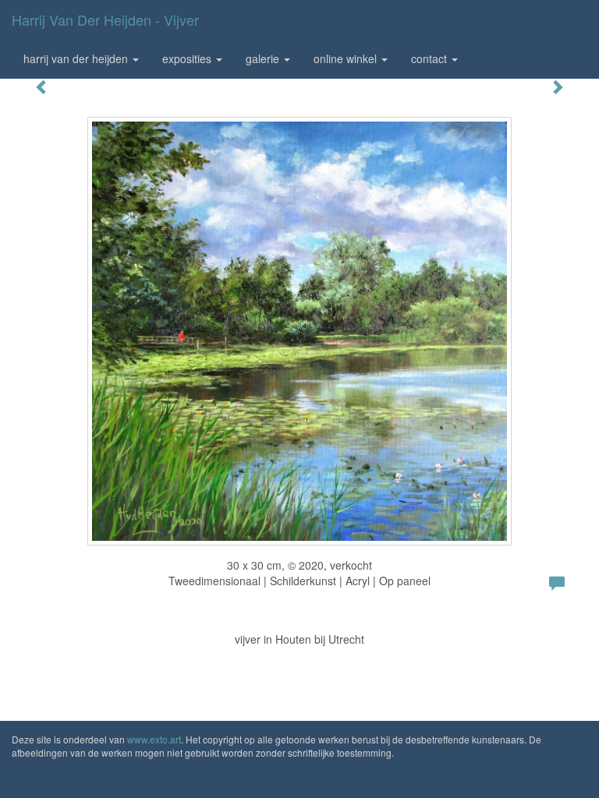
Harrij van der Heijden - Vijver (105, 19)
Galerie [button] (264, 58)
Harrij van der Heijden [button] (77, 58)
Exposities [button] (188, 58)
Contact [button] (430, 58)
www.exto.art (154, 739)
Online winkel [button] (347, 58)
